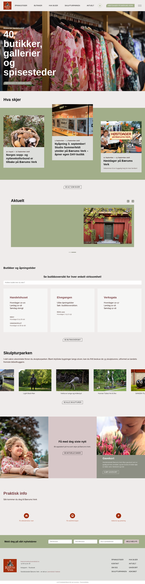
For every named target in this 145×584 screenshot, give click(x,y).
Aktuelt (90, 6)
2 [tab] (70, 252)
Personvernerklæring (84, 582)
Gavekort (133, 567)
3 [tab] (73, 252)
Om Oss (114, 567)
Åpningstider (21, 6)
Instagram (24, 567)
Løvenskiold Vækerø (53, 571)
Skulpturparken (72, 6)
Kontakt (115, 563)
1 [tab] (69, 252)
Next (133, 201)
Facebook (32, 567)
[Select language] (100, 6)
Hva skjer (53, 6)
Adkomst (133, 571)
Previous (128, 201)
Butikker (38, 6)
